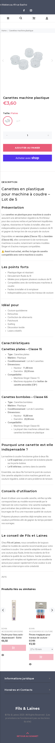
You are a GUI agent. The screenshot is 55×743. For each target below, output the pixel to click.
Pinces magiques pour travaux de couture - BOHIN (39, 637)
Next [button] (52, 60)
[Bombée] (18, 121)
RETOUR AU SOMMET (27, 736)
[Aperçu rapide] (2, 655)
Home (4, 31)
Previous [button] (3, 60)
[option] (27, 60)
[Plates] (7, 121)
